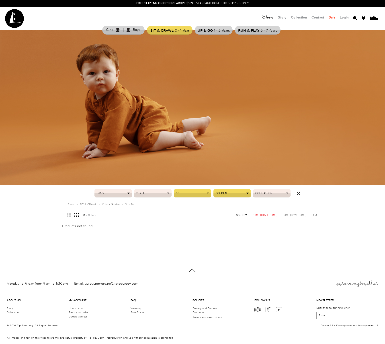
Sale (332, 17)
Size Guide (137, 312)
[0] (374, 18)
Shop (267, 18)
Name (314, 215)
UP (376, 325)
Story (282, 17)
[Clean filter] (298, 193)
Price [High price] (264, 215)
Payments (198, 312)
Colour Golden (111, 204)
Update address (78, 316)
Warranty (136, 308)
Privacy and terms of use (207, 317)
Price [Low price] (294, 215)
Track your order (78, 312)
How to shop (76, 308)
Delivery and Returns (204, 308)
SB (331, 325)
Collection (299, 17)
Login (344, 17)
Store (71, 204)
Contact (317, 17)
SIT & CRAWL (88, 204)
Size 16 (129, 204)
